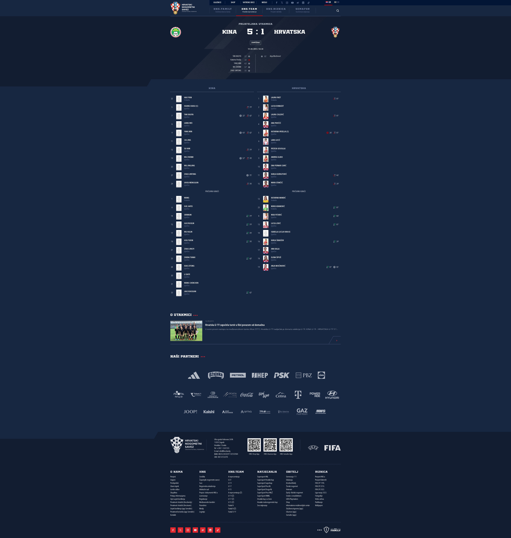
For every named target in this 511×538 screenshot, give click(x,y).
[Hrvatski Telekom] (298, 394)
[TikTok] (308, 2)
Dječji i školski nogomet (294, 493)
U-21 (230, 480)
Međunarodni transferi (207, 502)
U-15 (230, 490)
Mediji (264, 3)
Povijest (173, 477)
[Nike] (194, 375)
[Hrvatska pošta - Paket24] (195, 394)
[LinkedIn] (303, 2)
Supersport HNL (262, 477)
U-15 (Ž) (231, 502)
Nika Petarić (276, 215)
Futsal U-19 (232, 512)
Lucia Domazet (277, 106)
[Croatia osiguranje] (212, 394)
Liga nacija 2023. (321, 493)
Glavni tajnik (174, 486)
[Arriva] (246, 411)
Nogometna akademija (207, 486)
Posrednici (202, 506)
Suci (200, 483)
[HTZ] (178, 394)
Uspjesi (172, 480)
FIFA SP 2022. (320, 490)
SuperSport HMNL (263, 496)
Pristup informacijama (177, 496)
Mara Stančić (277, 183)
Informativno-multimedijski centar (298, 506)
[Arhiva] (337, 10)
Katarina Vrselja (278, 132)
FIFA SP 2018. (320, 486)
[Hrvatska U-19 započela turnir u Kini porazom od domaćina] (186, 330)
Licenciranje (203, 496)
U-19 (230, 483)
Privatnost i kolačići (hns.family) (181, 502)
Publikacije (319, 502)
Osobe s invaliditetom (293, 496)
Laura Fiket (276, 98)
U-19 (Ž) (231, 496)
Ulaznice (217, 3)
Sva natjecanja (262, 506)
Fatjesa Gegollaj (278, 149)
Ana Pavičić (276, 123)
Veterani (289, 490)
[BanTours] (265, 411)
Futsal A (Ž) (232, 509)
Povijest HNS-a (320, 477)
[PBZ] (304, 375)
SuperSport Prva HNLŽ (265, 493)
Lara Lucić (275, 140)
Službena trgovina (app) (294, 509)
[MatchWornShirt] (320, 411)
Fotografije (319, 496)
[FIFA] (332, 447)
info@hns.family (224, 451)
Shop (233, 3)
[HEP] (260, 375)
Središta (202, 477)
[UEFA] (313, 447)
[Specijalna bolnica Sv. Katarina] (283, 411)
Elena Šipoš (276, 258)
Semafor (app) (291, 515)
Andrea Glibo (277, 157)
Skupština (173, 493)
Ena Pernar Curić (278, 166)
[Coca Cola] (247, 394)
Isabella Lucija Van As (280, 232)
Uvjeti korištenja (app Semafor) (181, 509)
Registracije (203, 499)
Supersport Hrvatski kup (265, 480)
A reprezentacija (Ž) (235, 493)
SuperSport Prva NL (264, 486)
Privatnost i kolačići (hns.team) (180, 506)
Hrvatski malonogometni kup (267, 502)
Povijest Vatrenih (321, 480)
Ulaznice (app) (291, 512)
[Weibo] (297, 2)
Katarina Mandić (278, 198)
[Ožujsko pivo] (216, 375)
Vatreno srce (249, 3)
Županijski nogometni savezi (209, 480)
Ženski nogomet (292, 486)
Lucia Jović (276, 224)
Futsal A (231, 506)
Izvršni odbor (175, 490)
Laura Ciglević (277, 115)
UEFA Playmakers (292, 499)
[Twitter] (282, 2)
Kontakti (173, 515)
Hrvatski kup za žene (264, 499)
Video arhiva (319, 499)
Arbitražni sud (204, 490)
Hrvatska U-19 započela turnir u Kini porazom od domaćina (235, 325)
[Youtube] (292, 2)
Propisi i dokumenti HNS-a (208, 493)
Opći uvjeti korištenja (177, 499)
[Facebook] (276, 2)
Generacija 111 (291, 477)
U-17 (230, 486)
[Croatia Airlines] (229, 394)
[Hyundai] (332, 394)
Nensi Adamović (278, 206)
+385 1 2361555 (223, 448)
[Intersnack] (264, 394)
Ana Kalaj (275, 249)
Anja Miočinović (278, 266)
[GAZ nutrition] (302, 411)
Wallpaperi (319, 506)
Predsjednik (174, 483)
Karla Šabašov (277, 241)
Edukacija (289, 480)
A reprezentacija (234, 477)
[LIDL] (321, 375)
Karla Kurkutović (279, 174)
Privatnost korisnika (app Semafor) (182, 512)
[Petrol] (238, 375)
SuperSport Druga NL (264, 490)
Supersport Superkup (264, 483)
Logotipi (202, 512)
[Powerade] (315, 394)
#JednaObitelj (291, 483)
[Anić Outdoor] (227, 411)
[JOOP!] (190, 411)
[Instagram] (287, 2)
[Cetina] (281, 394)
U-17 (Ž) (231, 499)
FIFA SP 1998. (320, 483)
